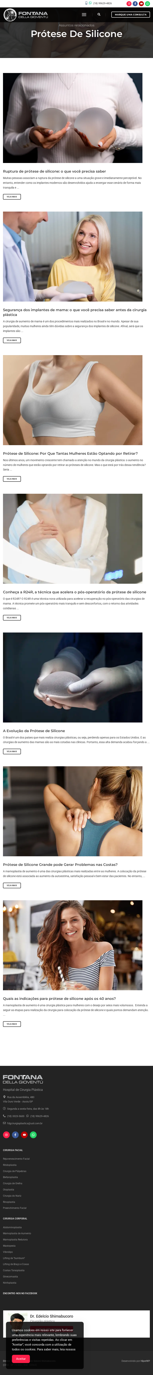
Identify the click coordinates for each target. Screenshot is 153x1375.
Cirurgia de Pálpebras (14, 1171)
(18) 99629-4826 (102, 3)
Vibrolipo (8, 1252)
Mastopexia (9, 1245)
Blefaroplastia (10, 1177)
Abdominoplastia (12, 1227)
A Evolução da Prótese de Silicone (34, 731)
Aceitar (21, 1359)
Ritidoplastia (10, 1165)
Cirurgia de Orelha (12, 1183)
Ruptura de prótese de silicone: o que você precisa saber (54, 171)
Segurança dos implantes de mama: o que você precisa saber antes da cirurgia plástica (75, 312)
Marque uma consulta (131, 14)
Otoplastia (8, 1189)
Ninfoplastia (9, 1282)
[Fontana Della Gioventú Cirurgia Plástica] (25, 14)
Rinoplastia (9, 1202)
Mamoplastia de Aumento (17, 1233)
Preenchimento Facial (14, 1208)
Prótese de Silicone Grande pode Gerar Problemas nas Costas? (60, 864)
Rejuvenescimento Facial (16, 1158)
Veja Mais (12, 197)
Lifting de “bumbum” (14, 1258)
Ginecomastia (10, 1276)
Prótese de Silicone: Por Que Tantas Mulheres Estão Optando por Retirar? (70, 453)
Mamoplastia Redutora (15, 1239)
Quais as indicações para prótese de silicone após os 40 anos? (59, 998)
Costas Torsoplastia (14, 1270)
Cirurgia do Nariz (12, 1195)
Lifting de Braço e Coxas (16, 1264)
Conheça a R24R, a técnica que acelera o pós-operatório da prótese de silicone (74, 592)
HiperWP (145, 1361)
